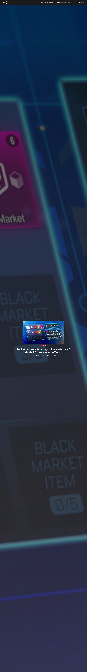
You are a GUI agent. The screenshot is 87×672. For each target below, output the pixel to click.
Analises (69, 2)
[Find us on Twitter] (79, 2)
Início (42, 2)
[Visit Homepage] (11, 2)
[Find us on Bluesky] (81, 2)
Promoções (63, 2)
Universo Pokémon (49, 2)
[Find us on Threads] (83, 2)
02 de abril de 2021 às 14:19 (47, 355)
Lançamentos (57, 2)
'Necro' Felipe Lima (36, 355)
